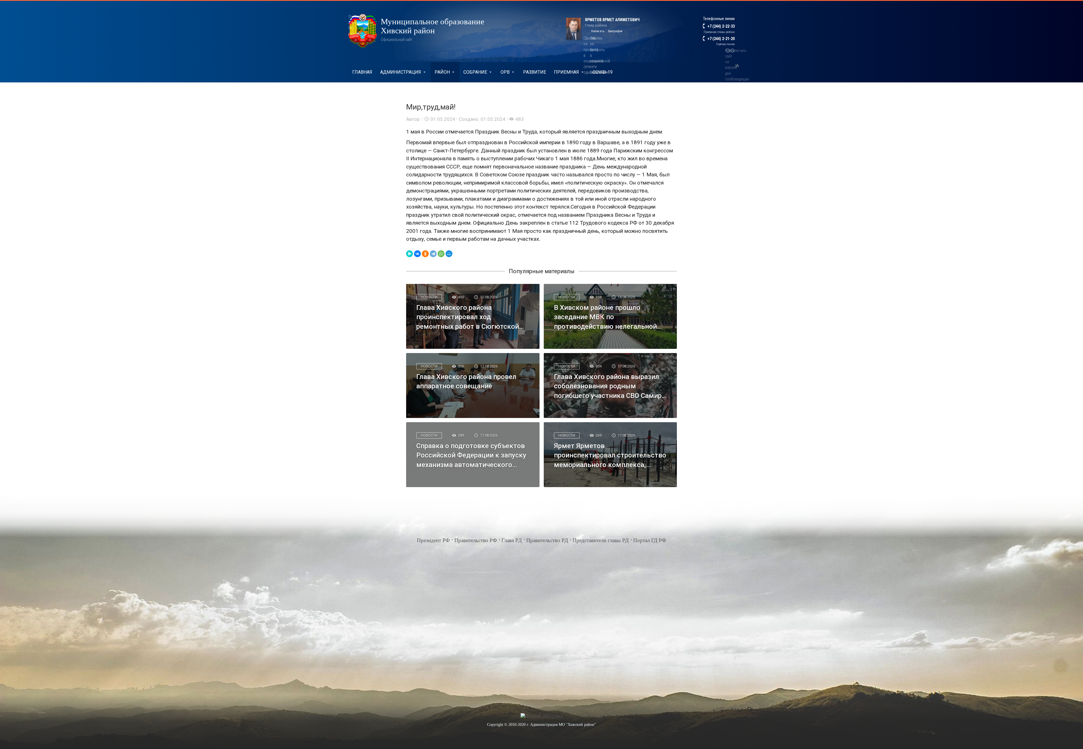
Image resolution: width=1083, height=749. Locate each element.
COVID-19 (603, 72)
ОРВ (505, 72)
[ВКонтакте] (417, 253)
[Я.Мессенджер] (409, 253)
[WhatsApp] (441, 253)
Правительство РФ (475, 540)
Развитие (534, 72)
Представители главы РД (601, 540)
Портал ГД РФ (649, 540)
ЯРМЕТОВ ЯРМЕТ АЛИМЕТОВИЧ (612, 19)
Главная (362, 72)
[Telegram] (433, 253)
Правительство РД (547, 540)
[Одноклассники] (425, 253)
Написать (597, 31)
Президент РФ (433, 540)
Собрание (475, 72)
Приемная (566, 72)
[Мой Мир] (449, 253)
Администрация (400, 72)
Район (442, 72)
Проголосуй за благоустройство (393, 92)
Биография (615, 31)
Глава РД (511, 540)
